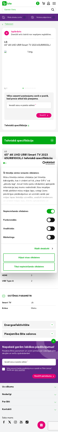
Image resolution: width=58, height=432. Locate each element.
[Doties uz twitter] (9, 422)
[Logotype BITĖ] (7, 3)
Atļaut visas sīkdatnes (29, 257)
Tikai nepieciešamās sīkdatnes (29, 266)
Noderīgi (6, 394)
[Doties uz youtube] (21, 422)
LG (5, 42)
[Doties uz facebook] (4, 422)
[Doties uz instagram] (15, 422)
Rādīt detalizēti (41, 248)
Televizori (9, 24)
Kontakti (6, 409)
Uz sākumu (8, 387)
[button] (39, 3)
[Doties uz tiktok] (27, 422)
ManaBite (48, 3)
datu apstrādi (20, 370)
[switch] (51, 220)
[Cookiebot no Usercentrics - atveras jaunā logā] (42, 163)
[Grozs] (43, 3)
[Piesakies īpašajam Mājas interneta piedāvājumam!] (41, 425)
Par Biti (6, 402)
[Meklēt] (53, 9)
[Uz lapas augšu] (53, 341)
